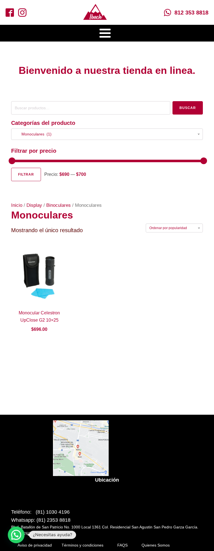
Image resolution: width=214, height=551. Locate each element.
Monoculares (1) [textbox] (33, 134)
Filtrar (26, 174)
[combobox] (107, 134)
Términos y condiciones (82, 545)
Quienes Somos (156, 545)
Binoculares (58, 205)
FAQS (122, 545)
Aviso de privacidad (35, 545)
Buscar (187, 108)
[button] (16, 534)
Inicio (16, 205)
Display (34, 205)
